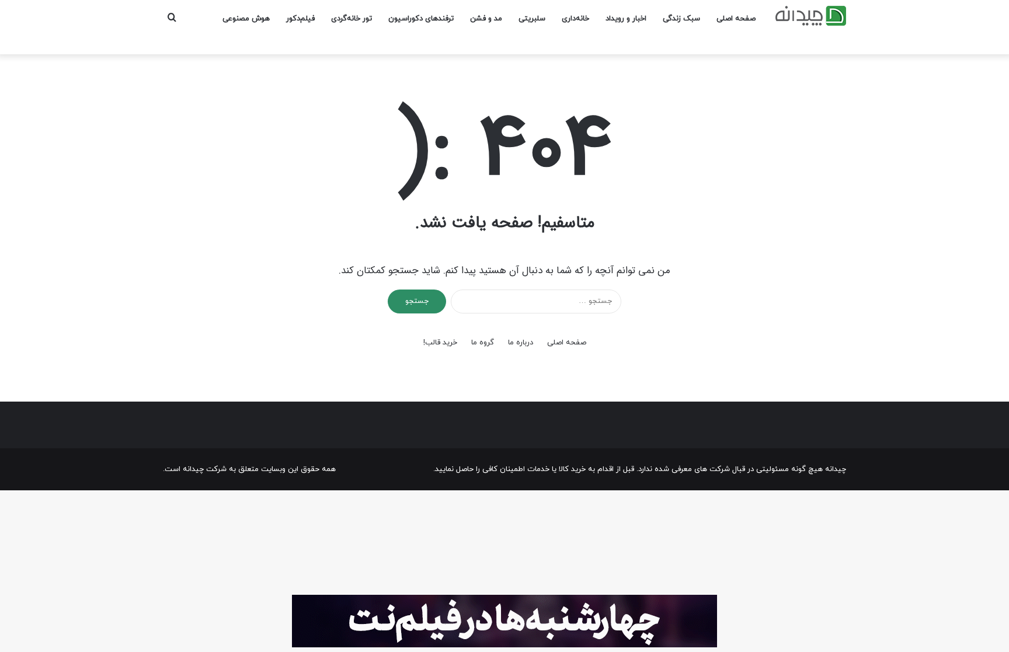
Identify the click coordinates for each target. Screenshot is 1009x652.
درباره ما (520, 342)
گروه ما (482, 342)
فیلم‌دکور (300, 18)
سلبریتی (532, 18)
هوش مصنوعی (246, 18)
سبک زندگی (681, 18)
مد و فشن (486, 18)
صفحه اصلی (736, 18)
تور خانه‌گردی (351, 18)
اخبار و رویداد (626, 18)
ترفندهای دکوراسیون (421, 18)
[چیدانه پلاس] (810, 16)
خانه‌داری (575, 18)
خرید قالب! (440, 342)
